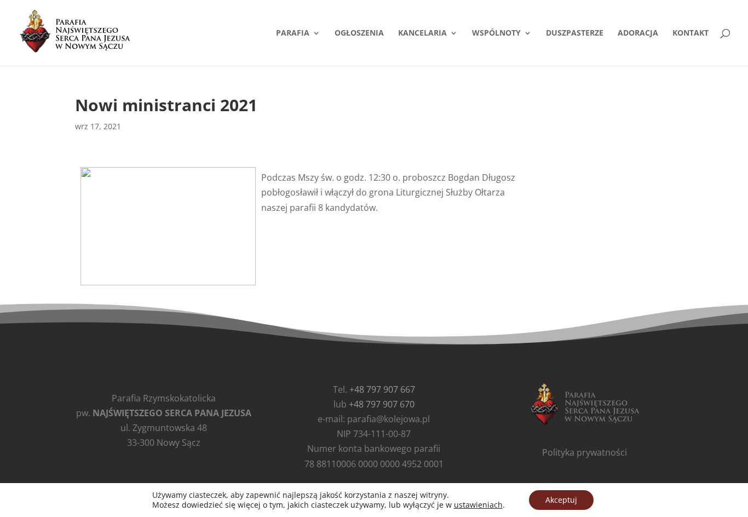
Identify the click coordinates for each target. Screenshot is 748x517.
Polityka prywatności (584, 452)
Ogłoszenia (359, 33)
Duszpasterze (574, 33)
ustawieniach (478, 505)
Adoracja (638, 33)
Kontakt (690, 33)
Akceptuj (561, 500)
